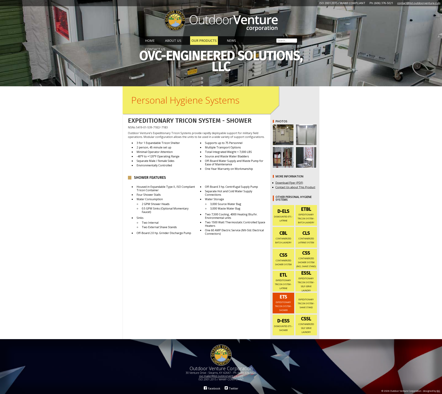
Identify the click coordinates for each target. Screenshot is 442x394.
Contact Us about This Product (295, 187)
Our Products (204, 40)
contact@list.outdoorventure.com (418, 3)
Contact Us (155, 49)
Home (150, 40)
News (231, 40)
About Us (173, 40)
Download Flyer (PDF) (289, 183)
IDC (438, 390)
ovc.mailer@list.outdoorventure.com (221, 376)
